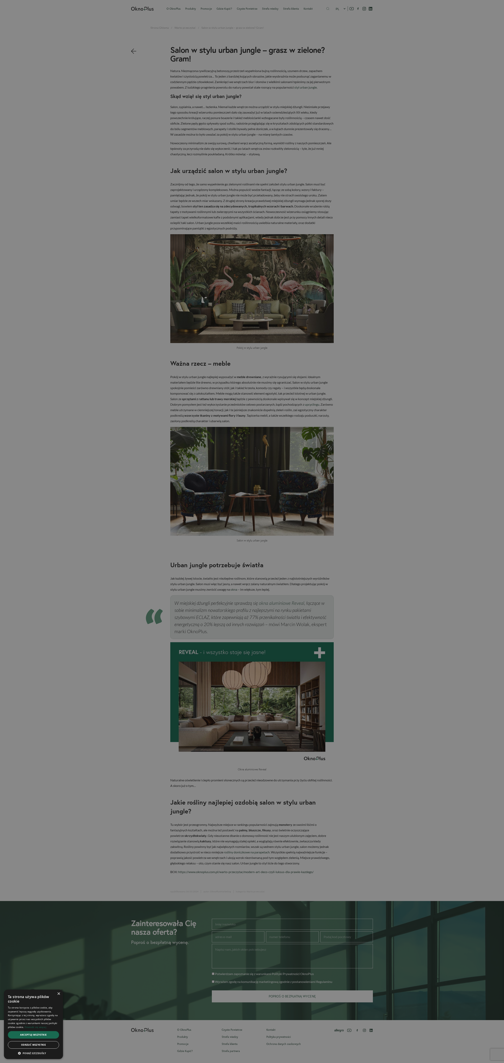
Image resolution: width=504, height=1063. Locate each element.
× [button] (58, 993)
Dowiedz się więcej (35, 1027)
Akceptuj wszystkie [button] (33, 1034)
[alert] (252, 531)
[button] (33, 1053)
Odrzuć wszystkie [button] (33, 1044)
